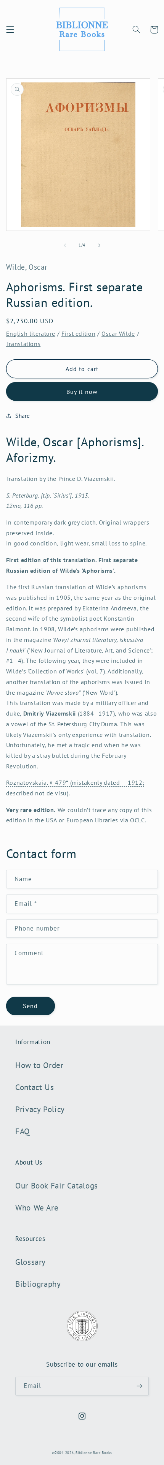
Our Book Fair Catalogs (56, 1186)
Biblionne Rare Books (94, 1453)
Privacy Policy (40, 1109)
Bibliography (38, 1284)
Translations (23, 344)
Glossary (30, 1262)
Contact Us (34, 1087)
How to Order (39, 1065)
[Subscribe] (139, 1386)
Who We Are (36, 1208)
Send (30, 1006)
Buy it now (82, 391)
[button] (10, 29)
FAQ (22, 1131)
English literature (30, 333)
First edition (78, 333)
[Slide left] (64, 245)
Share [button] (22, 415)
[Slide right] (99, 245)
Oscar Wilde (118, 333)
